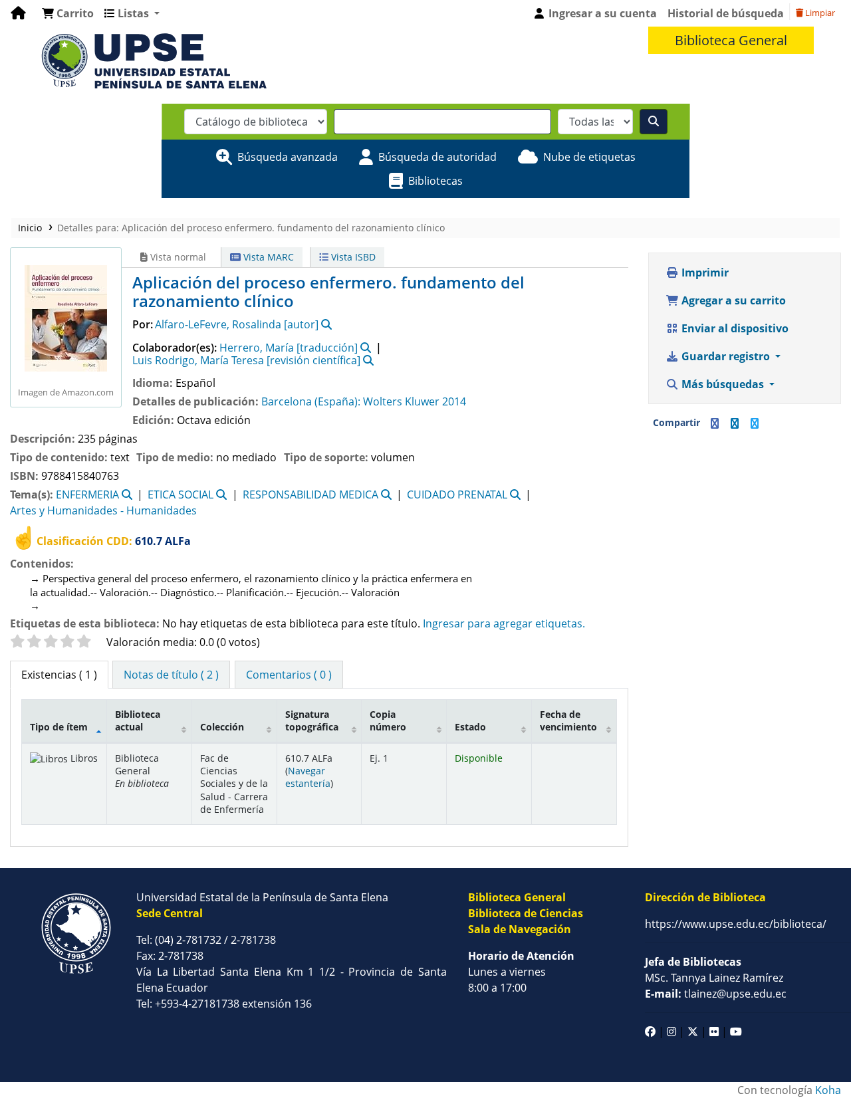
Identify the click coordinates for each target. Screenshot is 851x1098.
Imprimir (704, 272)
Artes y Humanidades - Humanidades (103, 510)
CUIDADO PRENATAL (457, 494)
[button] (68, 13)
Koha (828, 1090)
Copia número (388, 720)
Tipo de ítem (59, 726)
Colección (222, 726)
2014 (454, 401)
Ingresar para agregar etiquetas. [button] (504, 623)
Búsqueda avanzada (287, 157)
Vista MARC (267, 257)
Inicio (30, 227)
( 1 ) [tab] (59, 674)
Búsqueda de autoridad (437, 157)
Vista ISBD (352, 257)
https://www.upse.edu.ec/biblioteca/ (735, 924)
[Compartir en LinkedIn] (735, 423)
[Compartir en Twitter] (755, 423)
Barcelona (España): (310, 401)
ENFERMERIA (87, 494)
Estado (470, 726)
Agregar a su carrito (732, 300)
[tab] (171, 675)
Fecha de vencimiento (568, 720)
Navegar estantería (307, 777)
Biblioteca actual (137, 720)
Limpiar (819, 13)
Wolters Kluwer (401, 401)
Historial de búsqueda (726, 13)
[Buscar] (654, 121)
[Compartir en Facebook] (715, 423)
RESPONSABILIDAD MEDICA (310, 494)
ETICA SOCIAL (180, 494)
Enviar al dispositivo (734, 328)
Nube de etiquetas (589, 157)
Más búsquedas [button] (723, 384)
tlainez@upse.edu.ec (716, 993)
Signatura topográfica (311, 720)
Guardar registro (726, 356)
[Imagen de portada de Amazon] (66, 317)
